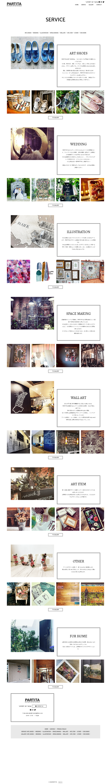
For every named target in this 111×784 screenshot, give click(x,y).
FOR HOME (83, 32)
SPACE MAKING (54, 32)
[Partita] (16, 4)
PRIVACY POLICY (61, 729)
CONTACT (99, 4)
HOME (76, 4)
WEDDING (35, 32)
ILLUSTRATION (44, 32)
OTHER (76, 32)
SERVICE (83, 4)
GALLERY (91, 4)
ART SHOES (28, 32)
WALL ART (63, 32)
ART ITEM (70, 32)
